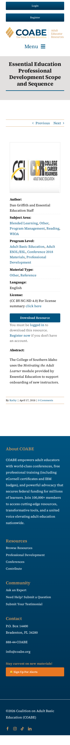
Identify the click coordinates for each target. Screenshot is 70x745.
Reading (52, 228)
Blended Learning (24, 223)
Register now (20, 335)
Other (43, 223)
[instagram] (15, 728)
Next (57, 123)
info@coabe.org (18, 651)
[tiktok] (22, 728)
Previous (43, 123)
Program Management (27, 228)
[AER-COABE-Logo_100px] (35, 28)
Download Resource (35, 318)
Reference (28, 275)
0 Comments (45, 400)
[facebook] (7, 728)
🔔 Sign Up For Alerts (24, 672)
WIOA (14, 233)
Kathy (13, 400)
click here (33, 306)
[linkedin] (30, 728)
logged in (37, 325)
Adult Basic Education (27, 246)
